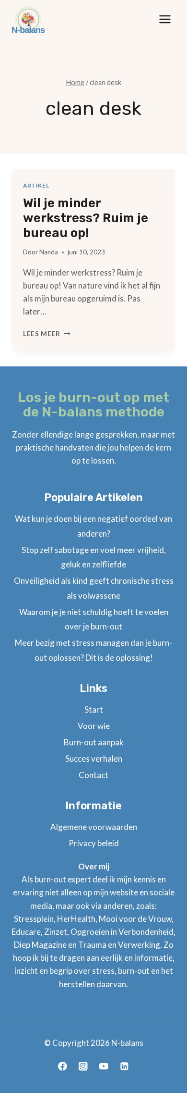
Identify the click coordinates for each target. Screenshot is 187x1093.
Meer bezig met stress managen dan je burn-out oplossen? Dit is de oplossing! (93, 650)
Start (93, 709)
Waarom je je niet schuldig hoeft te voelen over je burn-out (93, 619)
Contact (93, 775)
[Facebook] (62, 1066)
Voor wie (94, 726)
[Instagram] (83, 1066)
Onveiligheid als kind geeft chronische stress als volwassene (94, 588)
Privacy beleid (94, 843)
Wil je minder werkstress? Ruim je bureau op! (85, 218)
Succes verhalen (93, 759)
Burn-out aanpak (94, 742)
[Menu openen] (164, 19)
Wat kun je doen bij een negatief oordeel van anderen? (93, 526)
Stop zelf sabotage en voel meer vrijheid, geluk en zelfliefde (94, 557)
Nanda (48, 252)
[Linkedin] (124, 1066)
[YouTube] (104, 1066)
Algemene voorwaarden (93, 827)
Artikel (36, 185)
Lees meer (46, 334)
